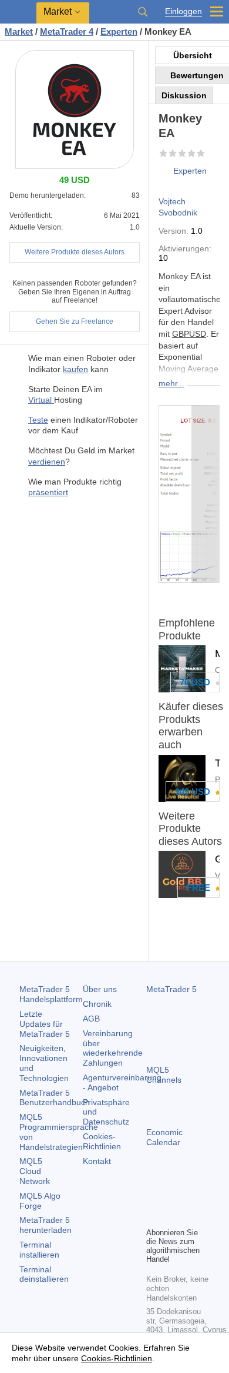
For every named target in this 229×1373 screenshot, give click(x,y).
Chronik (97, 1004)
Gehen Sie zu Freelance (74, 321)
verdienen (46, 461)
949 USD (192, 792)
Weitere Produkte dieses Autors (74, 252)
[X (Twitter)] (191, 1197)
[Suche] (143, 12)
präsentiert (48, 492)
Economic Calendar (164, 1137)
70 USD (195, 682)
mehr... (171, 383)
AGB (91, 1018)
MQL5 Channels (163, 1075)
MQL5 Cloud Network (34, 1171)
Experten (190, 170)
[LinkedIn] (172, 1216)
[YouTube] (153, 1216)
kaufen (75, 369)
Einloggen (183, 11)
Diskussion (184, 95)
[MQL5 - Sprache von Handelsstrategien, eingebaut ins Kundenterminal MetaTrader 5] (18, 12)
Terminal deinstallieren (44, 1274)
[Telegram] (172, 1197)
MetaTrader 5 (171, 989)
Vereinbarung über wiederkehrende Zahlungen (113, 1048)
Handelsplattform (51, 994)
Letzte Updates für (44, 1024)
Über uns (100, 989)
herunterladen (45, 1225)
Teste (38, 419)
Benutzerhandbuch (54, 1097)
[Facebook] (153, 1197)
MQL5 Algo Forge (39, 1201)
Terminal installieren (39, 1249)
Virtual (41, 399)
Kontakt (97, 1161)
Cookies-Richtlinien (102, 1141)
